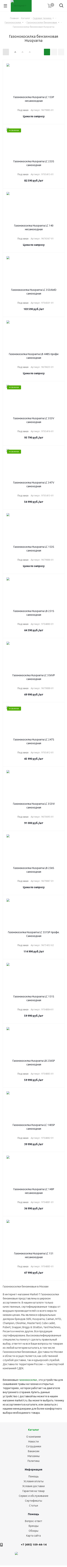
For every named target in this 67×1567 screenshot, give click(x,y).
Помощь (33, 1476)
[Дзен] (16, 1555)
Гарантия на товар (34, 1490)
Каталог (33, 1429)
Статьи (33, 1505)
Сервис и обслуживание (33, 1495)
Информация (33, 1469)
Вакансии (33, 1451)
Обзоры (33, 1530)
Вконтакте (25, 1555)
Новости (33, 1441)
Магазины (34, 1456)
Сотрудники (33, 1446)
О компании (33, 1436)
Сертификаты (33, 1500)
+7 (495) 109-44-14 (34, 1544)
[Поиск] (61, 6)
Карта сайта (33, 1535)
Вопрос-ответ (33, 1521)
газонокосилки (28, 1379)
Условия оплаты (34, 1481)
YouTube (44, 1555)
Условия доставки (33, 1486)
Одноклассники (53, 1555)
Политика (33, 1460)
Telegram (35, 1555)
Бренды (34, 1525)
